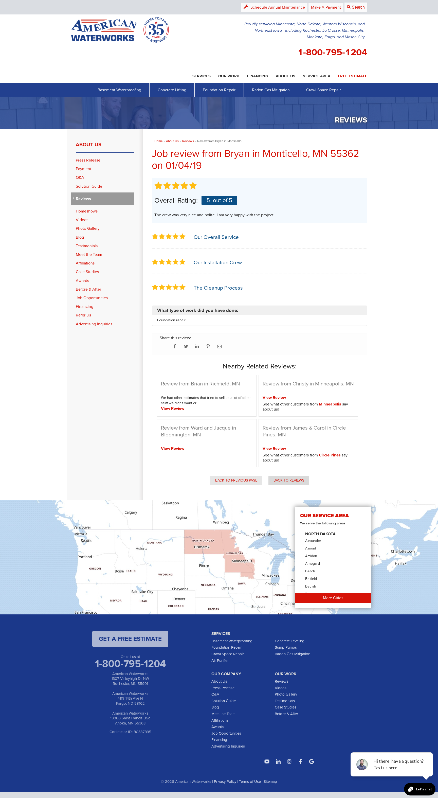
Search (358, 7)
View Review (172, 408)
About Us (88, 144)
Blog (80, 237)
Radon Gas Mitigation (271, 90)
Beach (310, 571)
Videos (82, 219)
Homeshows (87, 211)
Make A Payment (326, 7)
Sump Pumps (286, 647)
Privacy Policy (225, 781)
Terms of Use (250, 781)
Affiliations (85, 263)
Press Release (88, 160)
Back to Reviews (288, 480)
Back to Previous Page (236, 480)
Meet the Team (89, 254)
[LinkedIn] (278, 761)
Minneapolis (330, 404)
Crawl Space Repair (323, 90)
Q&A (80, 177)
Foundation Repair (219, 90)
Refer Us (83, 315)
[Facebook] (300, 761)
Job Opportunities (92, 297)
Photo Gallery (88, 228)
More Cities (333, 598)
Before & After (88, 289)
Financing (84, 306)
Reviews (83, 198)
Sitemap (270, 781)
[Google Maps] (311, 761)
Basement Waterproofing (119, 90)
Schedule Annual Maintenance (277, 7)
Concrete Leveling (289, 641)
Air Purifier (220, 660)
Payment (83, 168)
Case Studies (87, 271)
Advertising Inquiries (94, 324)
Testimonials (87, 245)
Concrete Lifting (172, 90)
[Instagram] (289, 761)
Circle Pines (330, 455)
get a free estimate (130, 638)
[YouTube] (267, 761)
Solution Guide (89, 186)
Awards (82, 280)
